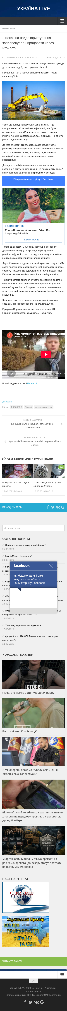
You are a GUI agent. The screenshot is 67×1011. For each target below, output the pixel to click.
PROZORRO (16, 407)
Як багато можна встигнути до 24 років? (25, 545)
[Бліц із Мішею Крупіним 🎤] (33, 713)
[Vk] (58, 507)
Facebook (32, 383)
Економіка (9, 28)
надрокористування (43, 407)
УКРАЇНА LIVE (33, 8)
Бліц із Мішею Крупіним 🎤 (18, 556)
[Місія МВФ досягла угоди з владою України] (49, 471)
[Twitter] (53, 507)
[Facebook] (48, 507)
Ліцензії (28, 407)
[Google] (63, 507)
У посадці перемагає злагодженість (23, 625)
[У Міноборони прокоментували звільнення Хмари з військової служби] (33, 751)
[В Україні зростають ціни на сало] (17, 471)
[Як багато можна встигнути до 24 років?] (33, 674)
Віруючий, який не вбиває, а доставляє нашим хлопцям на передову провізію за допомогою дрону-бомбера (32, 816)
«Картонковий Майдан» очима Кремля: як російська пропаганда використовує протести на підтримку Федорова (32, 862)
